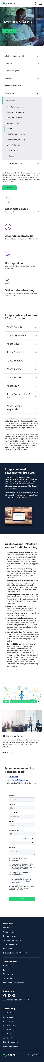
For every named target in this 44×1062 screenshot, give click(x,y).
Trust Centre (8, 974)
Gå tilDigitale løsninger (15, 107)
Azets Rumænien (10, 1025)
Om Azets (7, 928)
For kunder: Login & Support (15, 953)
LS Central (10, 156)
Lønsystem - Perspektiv (15, 118)
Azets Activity (14, 327)
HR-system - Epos (13, 123)
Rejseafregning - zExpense (16, 134)
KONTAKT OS (10, 31)
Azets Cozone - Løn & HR (19, 396)
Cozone (9, 129)
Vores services (9, 932)
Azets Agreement (16, 335)
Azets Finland (9, 1013)
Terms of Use (9, 978)
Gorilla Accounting (11, 1046)
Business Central (13, 151)
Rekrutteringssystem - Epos (16, 140)
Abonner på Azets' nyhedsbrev (16, 1000)
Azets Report (14, 377)
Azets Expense (15, 360)
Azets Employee (15, 352)
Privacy (6, 970)
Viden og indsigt (10, 944)
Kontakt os (7, 949)
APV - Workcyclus (13, 145)
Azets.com (7, 1038)
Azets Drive (13, 344)
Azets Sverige (9, 1030)
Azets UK (7, 1034)
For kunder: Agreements (13, 982)
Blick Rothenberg (10, 1042)
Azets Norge (8, 1021)
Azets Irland (8, 1017)
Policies (6, 966)
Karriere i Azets (9, 936)
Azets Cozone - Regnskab (15, 408)
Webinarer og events (12, 940)
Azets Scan (13, 386)
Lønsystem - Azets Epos (15, 112)
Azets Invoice (14, 369)
